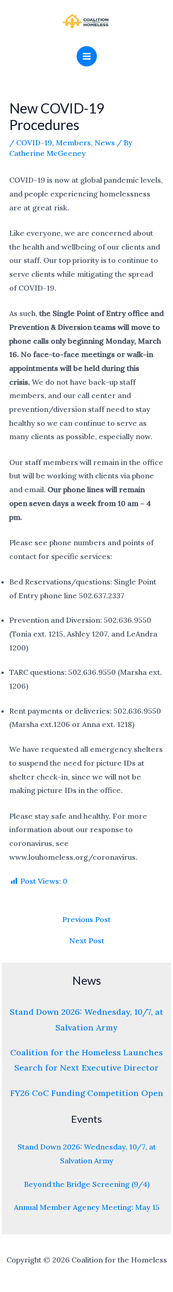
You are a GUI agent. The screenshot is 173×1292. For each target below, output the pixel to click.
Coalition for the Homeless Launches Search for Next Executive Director (86, 1060)
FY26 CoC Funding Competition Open (86, 1093)
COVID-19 (34, 142)
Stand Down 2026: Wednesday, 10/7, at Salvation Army (86, 1019)
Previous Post (86, 919)
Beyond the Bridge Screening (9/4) (86, 1184)
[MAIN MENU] (87, 56)
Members (73, 142)
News (105, 142)
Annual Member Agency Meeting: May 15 (87, 1207)
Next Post (86, 940)
